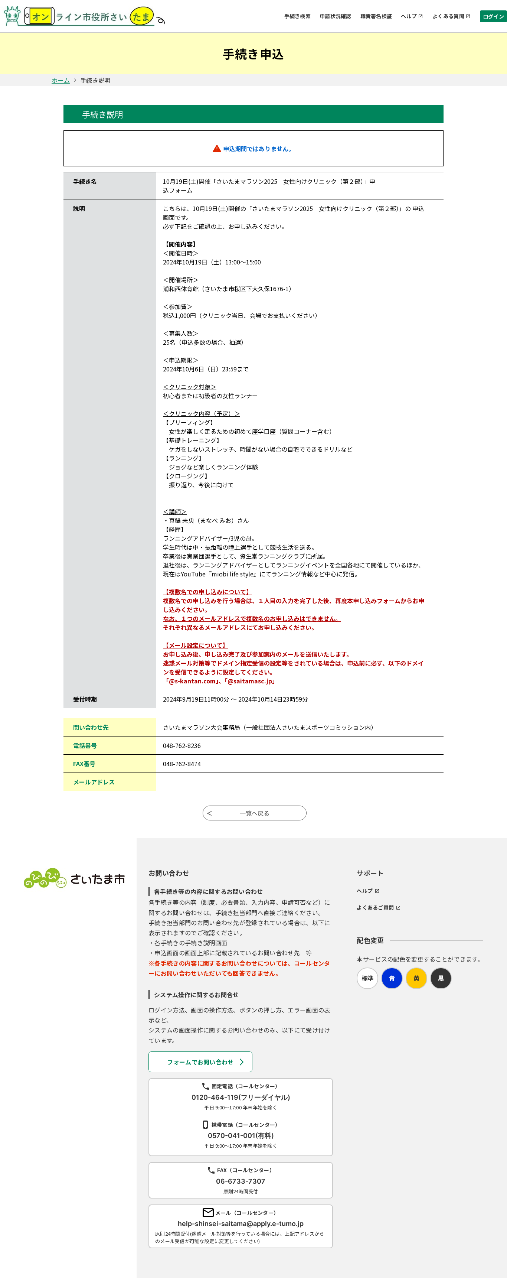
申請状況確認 (335, 16)
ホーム (61, 80)
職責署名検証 (376, 16)
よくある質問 (448, 16)
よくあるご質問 (375, 907)
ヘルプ (409, 16)
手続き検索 (297, 16)
